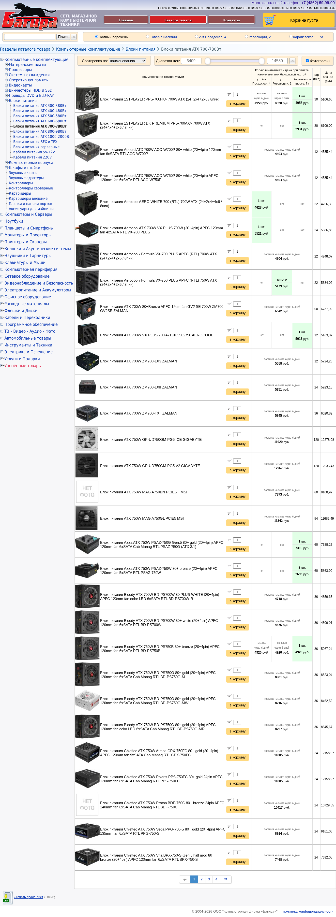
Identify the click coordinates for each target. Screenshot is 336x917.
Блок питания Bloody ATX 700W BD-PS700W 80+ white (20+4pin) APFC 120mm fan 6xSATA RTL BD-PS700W (159, 623)
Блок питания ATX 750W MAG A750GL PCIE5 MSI (142, 518)
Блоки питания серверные (36, 147)
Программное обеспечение (31, 324)
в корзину (237, 103)
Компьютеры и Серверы (28, 214)
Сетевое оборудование (26, 276)
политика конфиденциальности (308, 911)
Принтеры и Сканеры (25, 241)
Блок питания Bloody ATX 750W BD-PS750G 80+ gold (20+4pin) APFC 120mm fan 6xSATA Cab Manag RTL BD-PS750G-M (158, 675)
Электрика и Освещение (28, 351)
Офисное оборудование (27, 296)
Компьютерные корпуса (31, 162)
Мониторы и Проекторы (27, 234)
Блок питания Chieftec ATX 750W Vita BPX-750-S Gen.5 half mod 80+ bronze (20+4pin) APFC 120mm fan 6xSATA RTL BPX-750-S (157, 857)
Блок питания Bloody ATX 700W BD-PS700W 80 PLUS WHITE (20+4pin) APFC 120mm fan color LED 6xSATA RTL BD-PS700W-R (159, 597)
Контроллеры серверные (31, 188)
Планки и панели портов (30, 203)
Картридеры (20, 193)
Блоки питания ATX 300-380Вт (39, 105)
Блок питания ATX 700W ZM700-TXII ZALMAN (138, 413)
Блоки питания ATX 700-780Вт (191, 49)
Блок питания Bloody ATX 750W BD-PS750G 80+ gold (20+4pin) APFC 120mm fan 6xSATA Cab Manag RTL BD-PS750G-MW (158, 701)
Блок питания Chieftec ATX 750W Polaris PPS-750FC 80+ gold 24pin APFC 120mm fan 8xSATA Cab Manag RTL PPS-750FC (161, 779)
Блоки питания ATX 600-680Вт (39, 121)
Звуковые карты (23, 173)
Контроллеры (21, 183)
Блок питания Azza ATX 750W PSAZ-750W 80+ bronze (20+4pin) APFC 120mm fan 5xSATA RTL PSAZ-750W (158, 571)
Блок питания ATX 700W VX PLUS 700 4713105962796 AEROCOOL (156, 335)
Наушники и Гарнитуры (27, 255)
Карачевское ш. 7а (308, 37)
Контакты (231, 19)
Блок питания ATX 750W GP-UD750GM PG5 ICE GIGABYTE (151, 440)
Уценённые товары (23, 365)
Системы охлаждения (29, 74)
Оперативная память (28, 80)
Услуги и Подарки (22, 358)
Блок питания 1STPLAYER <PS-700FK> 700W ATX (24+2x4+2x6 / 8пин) (159, 99)
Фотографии (320, 61)
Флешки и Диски (20, 310)
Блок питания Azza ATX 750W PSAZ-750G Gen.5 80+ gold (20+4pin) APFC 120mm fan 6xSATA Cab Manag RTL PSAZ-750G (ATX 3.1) (161, 545)
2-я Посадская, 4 (212, 37)
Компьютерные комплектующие (88, 49)
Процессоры (20, 69)
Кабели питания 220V (32, 157)
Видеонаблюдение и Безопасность (38, 283)
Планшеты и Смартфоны (29, 228)
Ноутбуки (13, 221)
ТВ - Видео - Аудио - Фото (29, 331)
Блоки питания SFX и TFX (35, 142)
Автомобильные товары (27, 338)
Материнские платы (27, 64)
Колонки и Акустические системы (37, 248)
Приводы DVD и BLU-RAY (31, 95)
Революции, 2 (260, 37)
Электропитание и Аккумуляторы (37, 289)
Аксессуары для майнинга (31, 209)
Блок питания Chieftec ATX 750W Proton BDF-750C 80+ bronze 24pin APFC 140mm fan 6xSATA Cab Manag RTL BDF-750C (162, 805)
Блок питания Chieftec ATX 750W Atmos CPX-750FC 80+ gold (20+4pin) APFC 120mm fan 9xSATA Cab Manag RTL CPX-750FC (159, 753)
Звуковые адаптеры (26, 178)
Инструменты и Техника (28, 345)
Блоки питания (140, 49)
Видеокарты (20, 85)
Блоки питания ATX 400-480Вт (39, 111)
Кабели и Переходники (27, 317)
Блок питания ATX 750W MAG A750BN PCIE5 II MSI (143, 492)
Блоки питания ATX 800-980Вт (39, 131)
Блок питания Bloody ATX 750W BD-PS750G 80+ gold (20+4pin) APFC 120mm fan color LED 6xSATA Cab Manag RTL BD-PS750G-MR (158, 727)
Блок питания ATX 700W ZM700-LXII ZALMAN (138, 387)
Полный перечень (113, 37)
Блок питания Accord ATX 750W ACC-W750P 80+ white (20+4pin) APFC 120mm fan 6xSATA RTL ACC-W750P (159, 178)
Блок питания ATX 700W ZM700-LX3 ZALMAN (138, 361)
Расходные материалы (26, 303)
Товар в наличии (163, 37)
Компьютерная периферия (30, 269)
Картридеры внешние (28, 198)
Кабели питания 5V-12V (34, 152)
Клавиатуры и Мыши (25, 262)
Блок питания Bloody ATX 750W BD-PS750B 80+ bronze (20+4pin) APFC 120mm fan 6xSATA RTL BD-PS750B (160, 649)
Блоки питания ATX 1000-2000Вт (42, 136)
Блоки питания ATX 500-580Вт (39, 116)
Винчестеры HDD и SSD (30, 90)
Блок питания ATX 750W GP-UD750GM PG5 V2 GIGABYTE (150, 466)
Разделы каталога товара (25, 49)
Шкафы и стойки (24, 167)
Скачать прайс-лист (28, 897)
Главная (126, 19)
